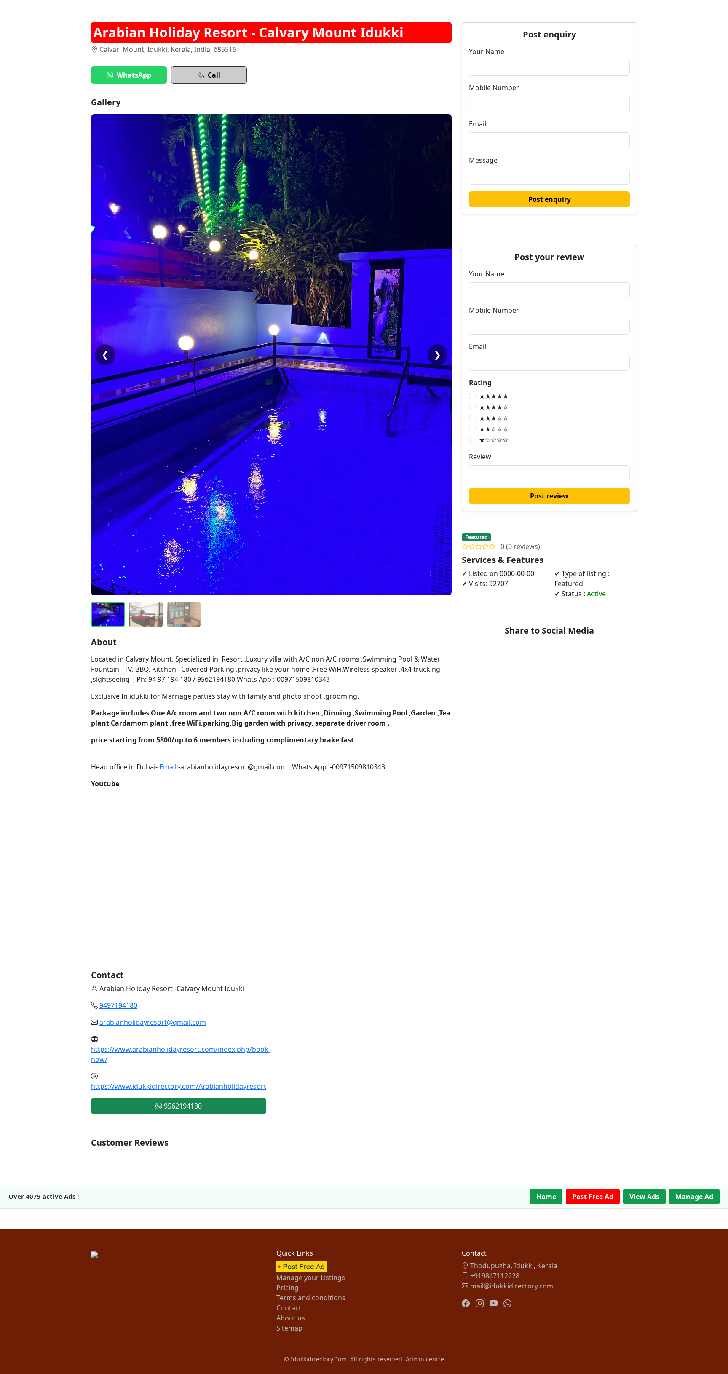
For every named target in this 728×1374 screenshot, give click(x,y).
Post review (549, 496)
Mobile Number (494, 87)
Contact (288, 1307)
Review (480, 456)
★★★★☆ (494, 407)
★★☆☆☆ (494, 429)
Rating (480, 382)
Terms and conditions (310, 1297)
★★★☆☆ (494, 418)
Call (214, 75)
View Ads (644, 1196)
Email (477, 124)
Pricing (287, 1287)
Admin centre (425, 1359)
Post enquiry (549, 199)
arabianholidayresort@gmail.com (152, 1022)
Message (483, 160)
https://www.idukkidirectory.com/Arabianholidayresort (178, 1086)
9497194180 (118, 1005)
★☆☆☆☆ (494, 440)
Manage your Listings (310, 1277)
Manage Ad (694, 1196)
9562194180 (182, 1106)
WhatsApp (134, 75)
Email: (168, 766)
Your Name (486, 51)
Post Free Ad (592, 1196)
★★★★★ (494, 396)
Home (546, 1196)
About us (290, 1318)
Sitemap (289, 1328)
